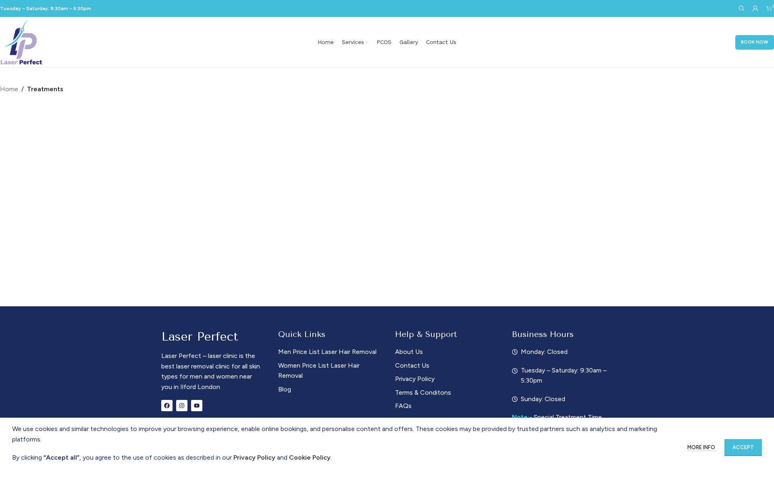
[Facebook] (167, 405)
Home (9, 89)
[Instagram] (181, 405)
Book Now (754, 42)
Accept (743, 447)
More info (701, 447)
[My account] (755, 8)
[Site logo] (22, 42)
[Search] (742, 8)
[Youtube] (196, 405)
